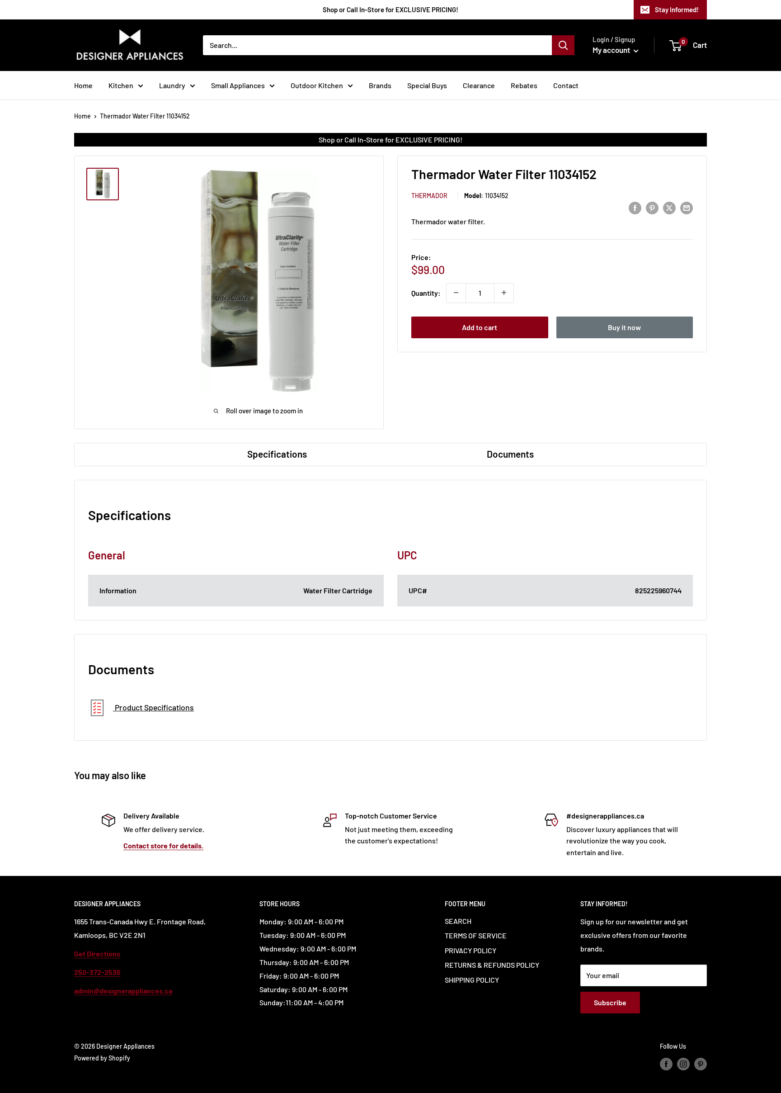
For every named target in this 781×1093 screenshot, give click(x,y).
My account (612, 49)
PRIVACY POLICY (470, 950)
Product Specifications (153, 707)
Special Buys (427, 85)
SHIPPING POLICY (472, 979)
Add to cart (479, 326)
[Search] (563, 45)
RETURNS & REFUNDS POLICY (492, 965)
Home (83, 85)
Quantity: (426, 292)
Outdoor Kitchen (317, 85)
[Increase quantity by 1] (503, 292)
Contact (566, 85)
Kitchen (120, 85)
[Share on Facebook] (635, 207)
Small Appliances (238, 85)
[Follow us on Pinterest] (700, 1063)
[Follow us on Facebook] (666, 1063)
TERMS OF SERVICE (476, 935)
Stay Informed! (677, 9)
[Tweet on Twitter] (669, 207)
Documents (510, 453)
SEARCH (458, 921)
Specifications (277, 453)
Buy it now (624, 326)
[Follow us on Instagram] (683, 1063)
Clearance (479, 85)
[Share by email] (686, 207)
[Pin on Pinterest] (652, 207)
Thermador (429, 195)
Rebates (524, 85)
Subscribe (610, 1002)
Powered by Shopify (102, 1058)
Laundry (172, 85)
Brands (380, 85)
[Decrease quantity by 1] (456, 292)
